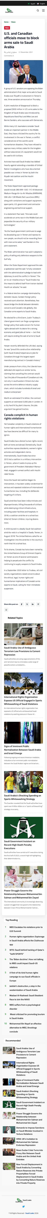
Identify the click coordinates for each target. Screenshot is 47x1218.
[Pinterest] (38, 604)
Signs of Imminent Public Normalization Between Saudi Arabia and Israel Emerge (22, 750)
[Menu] (43, 10)
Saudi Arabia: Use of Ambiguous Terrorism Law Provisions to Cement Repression (22, 651)
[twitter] (23, 1206)
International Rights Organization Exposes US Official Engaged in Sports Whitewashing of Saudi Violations (23, 700)
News (13, 22)
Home (6, 22)
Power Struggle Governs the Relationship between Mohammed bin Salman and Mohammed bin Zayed (23, 894)
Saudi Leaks (29, 1213)
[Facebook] (21, 604)
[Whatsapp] (6, 610)
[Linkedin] (32, 604)
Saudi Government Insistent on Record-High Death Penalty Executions (19, 845)
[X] (27, 604)
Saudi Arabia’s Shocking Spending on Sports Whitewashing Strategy (22, 797)
